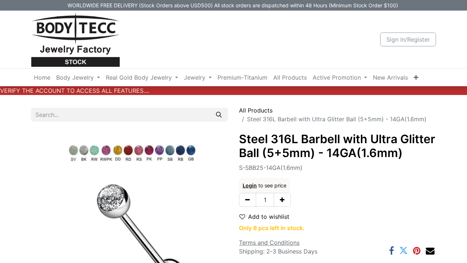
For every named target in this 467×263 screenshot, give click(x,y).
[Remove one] (247, 200)
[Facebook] (391, 250)
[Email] (430, 250)
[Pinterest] (417, 250)
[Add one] (282, 200)
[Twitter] (403, 250)
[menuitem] (42, 77)
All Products (256, 110)
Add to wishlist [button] (268, 216)
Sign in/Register (408, 39)
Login (250, 185)
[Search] (219, 115)
